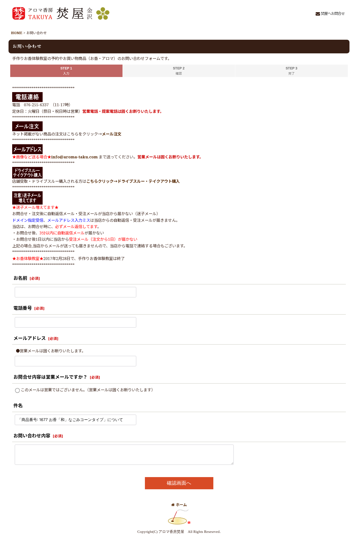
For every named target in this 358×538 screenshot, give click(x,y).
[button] (330, 14)
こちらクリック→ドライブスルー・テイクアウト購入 (133, 181)
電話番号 (22, 308)
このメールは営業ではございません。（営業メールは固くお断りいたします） (88, 390)
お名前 (20, 278)
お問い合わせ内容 (31, 436)
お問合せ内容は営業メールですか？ (50, 377)
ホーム (181, 505)
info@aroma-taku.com (74, 157)
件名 (18, 406)
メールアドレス (29, 339)
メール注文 (111, 134)
